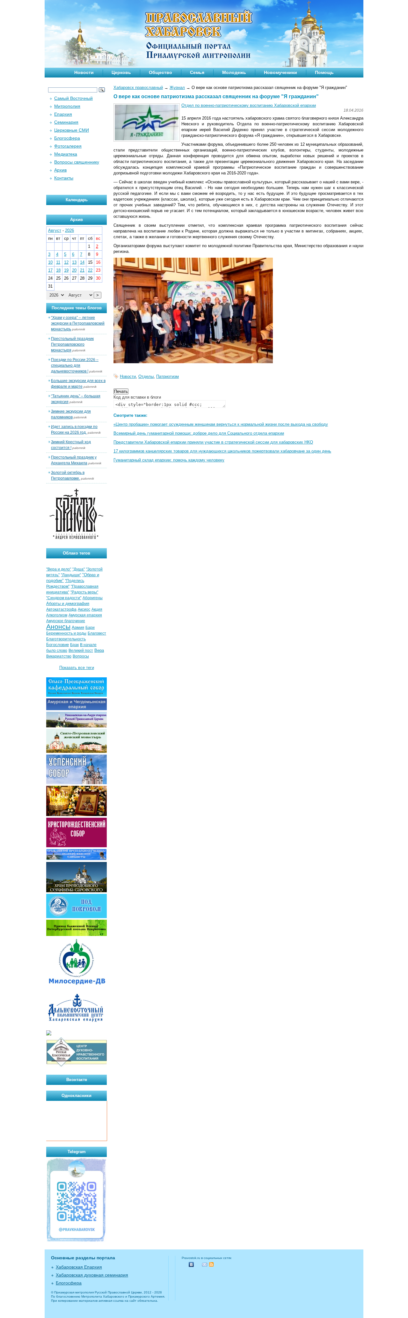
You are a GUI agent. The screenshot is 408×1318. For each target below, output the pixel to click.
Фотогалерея (68, 146)
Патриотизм (167, 376)
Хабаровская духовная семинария (92, 1275)
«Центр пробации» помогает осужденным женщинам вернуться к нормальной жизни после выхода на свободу (220, 424)
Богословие (57, 644)
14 (82, 262)
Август (54, 230)
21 (82, 270)
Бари (90, 627)
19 (66, 270)
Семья (197, 72)
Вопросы (81, 656)
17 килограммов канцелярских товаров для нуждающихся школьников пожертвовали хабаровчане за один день (222, 451)
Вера (99, 650)
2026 (69, 230)
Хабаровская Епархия (79, 1267)
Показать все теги (76, 667)
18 (58, 270)
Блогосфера (67, 138)
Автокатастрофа (61, 609)
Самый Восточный (73, 98)
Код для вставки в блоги (137, 397)
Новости (84, 72)
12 (66, 262)
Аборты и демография (67, 603)
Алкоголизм (56, 615)
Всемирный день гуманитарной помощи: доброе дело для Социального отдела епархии (198, 433)
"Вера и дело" (58, 569)
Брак (74, 645)
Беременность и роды (66, 633)
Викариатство (58, 656)
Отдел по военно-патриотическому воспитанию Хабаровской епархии (248, 105)
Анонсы (58, 626)
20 (74, 270)
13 (74, 262)
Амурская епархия (85, 615)
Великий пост (81, 650)
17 (50, 270)
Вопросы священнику (76, 162)
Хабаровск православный (138, 87)
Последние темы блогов (77, 308)
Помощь (324, 72)
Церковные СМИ (71, 130)
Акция (96, 609)
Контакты (63, 177)
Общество (160, 72)
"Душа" (78, 569)
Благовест (97, 633)
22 (90, 270)
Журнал (177, 87)
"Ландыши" (71, 575)
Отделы (146, 376)
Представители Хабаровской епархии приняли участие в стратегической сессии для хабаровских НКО (213, 442)
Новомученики (280, 72)
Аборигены (93, 598)
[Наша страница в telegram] (76, 1240)
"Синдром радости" (63, 598)
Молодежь (234, 72)
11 (58, 262)
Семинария (66, 122)
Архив (60, 170)
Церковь (121, 72)
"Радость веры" (84, 592)
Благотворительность (66, 639)
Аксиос (84, 609)
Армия (78, 627)
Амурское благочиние (65, 621)
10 (50, 262)
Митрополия (67, 106)
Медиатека (65, 154)
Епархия (63, 114)
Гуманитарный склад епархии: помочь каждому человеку (168, 460)
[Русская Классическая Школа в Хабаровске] (76, 1066)
